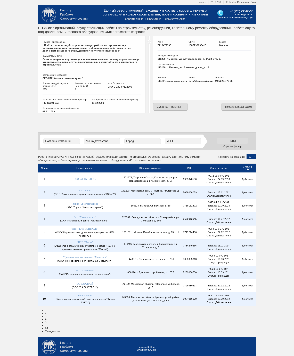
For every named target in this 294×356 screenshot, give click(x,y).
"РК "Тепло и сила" (85, 270)
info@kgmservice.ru (201, 81)
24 (46, 328)
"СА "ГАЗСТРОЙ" (85, 284)
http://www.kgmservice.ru (172, 81)
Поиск (232, 140)
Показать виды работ (238, 106)
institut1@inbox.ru (244, 14)
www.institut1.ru (225, 17)
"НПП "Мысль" (85, 242)
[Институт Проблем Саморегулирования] (48, 14)
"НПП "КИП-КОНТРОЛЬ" (84, 229)
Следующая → (54, 331)
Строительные (134, 19)
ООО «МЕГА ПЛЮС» (85, 179)
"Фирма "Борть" (85, 295)
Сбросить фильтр (232, 146)
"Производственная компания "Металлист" (85, 257)
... (46, 325)
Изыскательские (175, 19)
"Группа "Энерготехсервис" (85, 204)
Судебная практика (169, 106)
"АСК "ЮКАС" (85, 190)
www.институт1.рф (243, 17)
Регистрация (243, 2)
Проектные (154, 19)
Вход (253, 2)
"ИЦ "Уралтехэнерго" (85, 217)
